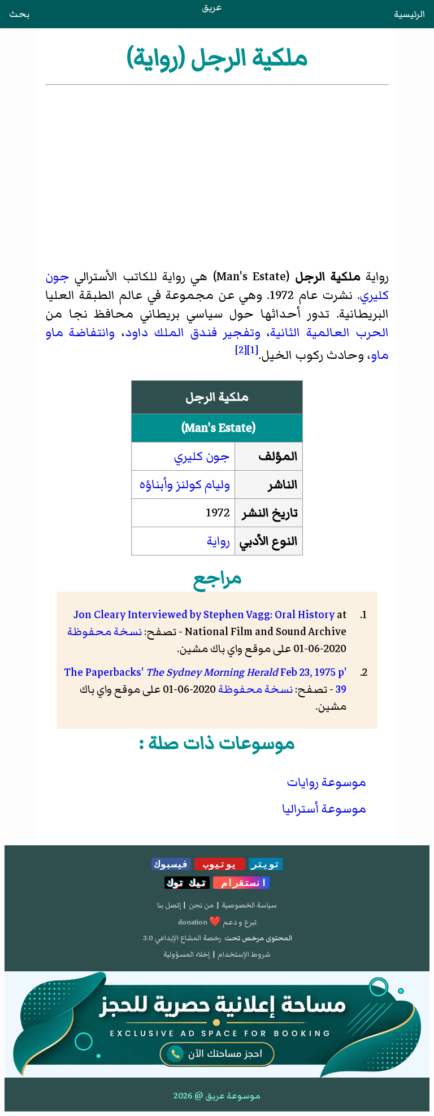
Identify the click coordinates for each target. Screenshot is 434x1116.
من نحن (201, 905)
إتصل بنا (169, 905)
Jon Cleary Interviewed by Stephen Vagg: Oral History (204, 614)
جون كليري (202, 456)
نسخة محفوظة (104, 631)
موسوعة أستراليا (324, 809)
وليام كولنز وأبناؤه (184, 484)
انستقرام (241, 882)
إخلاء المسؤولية (186, 954)
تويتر (265, 864)
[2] (241, 350)
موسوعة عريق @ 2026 (217, 1095)
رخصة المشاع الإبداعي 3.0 (182, 938)
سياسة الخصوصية (249, 905)
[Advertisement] (217, 172)
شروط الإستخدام (244, 954)
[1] (252, 350)
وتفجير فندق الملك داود (193, 332)
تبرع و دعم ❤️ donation (217, 922)
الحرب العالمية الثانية (329, 332)
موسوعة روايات (326, 782)
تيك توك (187, 882)
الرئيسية (409, 14)
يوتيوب (219, 864)
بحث (19, 14)
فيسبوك (171, 864)
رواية (218, 541)
